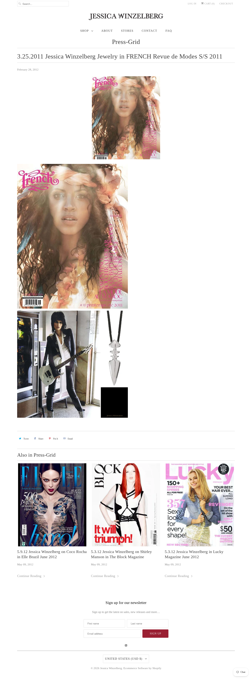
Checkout (226, 3)
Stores (127, 30)
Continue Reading (29, 576)
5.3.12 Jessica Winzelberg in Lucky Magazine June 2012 (194, 554)
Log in (192, 3)
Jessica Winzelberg (111, 668)
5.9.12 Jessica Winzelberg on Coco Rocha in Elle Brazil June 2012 (52, 554)
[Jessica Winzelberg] (126, 17)
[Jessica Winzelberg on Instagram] (126, 645)
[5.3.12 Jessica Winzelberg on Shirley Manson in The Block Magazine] (126, 504)
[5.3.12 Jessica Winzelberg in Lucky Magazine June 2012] (200, 504)
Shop (84, 30)
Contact (149, 30)
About (107, 30)
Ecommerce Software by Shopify (142, 668)
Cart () (209, 3)
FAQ (168, 30)
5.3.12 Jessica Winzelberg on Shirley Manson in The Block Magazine (121, 554)
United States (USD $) (124, 658)
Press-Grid (126, 41)
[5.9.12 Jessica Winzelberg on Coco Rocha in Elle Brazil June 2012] (52, 504)
